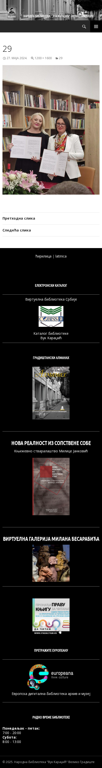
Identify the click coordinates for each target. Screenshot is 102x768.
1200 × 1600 (43, 58)
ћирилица (43, 256)
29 (60, 58)
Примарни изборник (96, 26)
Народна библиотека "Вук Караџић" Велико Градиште (54, 762)
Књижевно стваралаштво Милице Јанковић (51, 451)
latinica (61, 256)
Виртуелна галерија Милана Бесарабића (51, 539)
